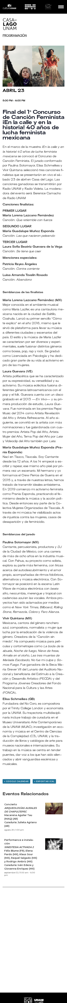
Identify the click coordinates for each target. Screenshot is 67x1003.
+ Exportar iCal (44, 781)
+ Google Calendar (16, 781)
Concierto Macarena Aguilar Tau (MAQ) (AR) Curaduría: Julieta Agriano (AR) (20, 815)
